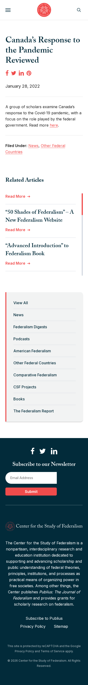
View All (20, 302)
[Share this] (7, 73)
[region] (44, 234)
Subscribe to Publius (44, 618)
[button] (8, 10)
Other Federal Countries (34, 363)
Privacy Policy (33, 626)
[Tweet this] (13, 73)
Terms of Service (53, 651)
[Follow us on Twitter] (42, 451)
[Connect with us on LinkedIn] (53, 451)
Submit (31, 491)
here (54, 125)
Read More (15, 196)
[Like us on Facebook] (32, 451)
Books (19, 399)
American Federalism (32, 351)
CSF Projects (24, 387)
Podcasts (21, 338)
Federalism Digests (30, 326)
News (18, 314)
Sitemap (61, 626)
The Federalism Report (33, 411)
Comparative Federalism (35, 375)
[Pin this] (29, 73)
